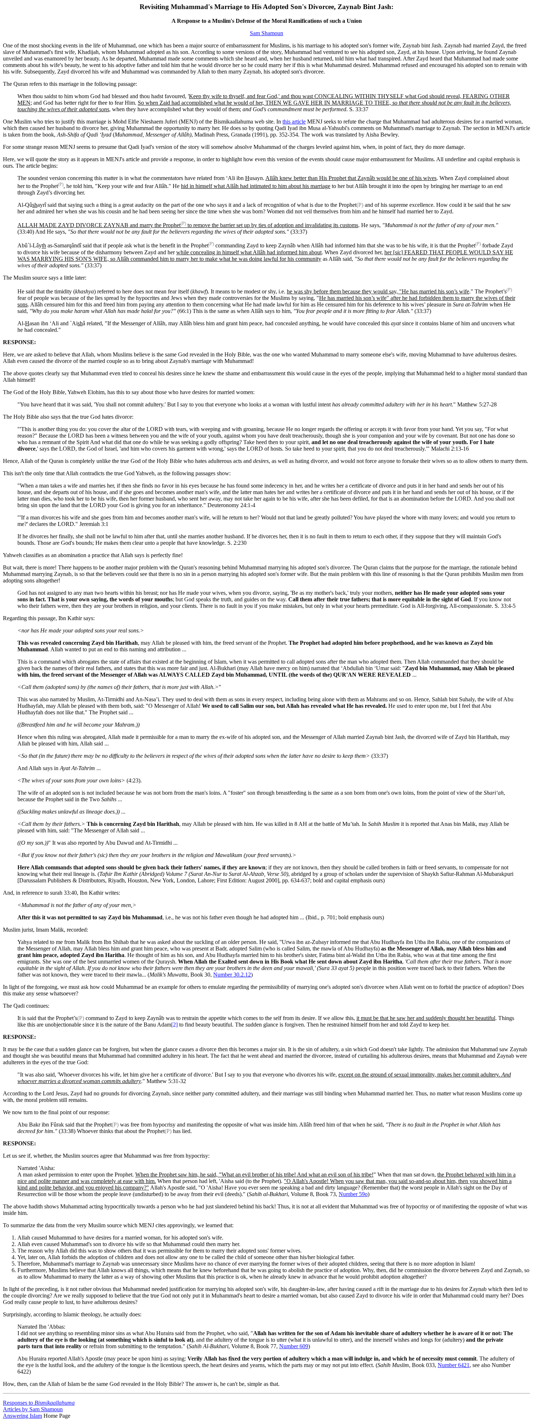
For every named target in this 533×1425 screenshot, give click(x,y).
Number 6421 (454, 1365)
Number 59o (353, 1194)
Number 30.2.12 (232, 974)
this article (294, 121)
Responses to (39, 1403)
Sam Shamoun (266, 33)
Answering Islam (22, 1416)
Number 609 (293, 1346)
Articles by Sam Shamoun (33, 1409)
